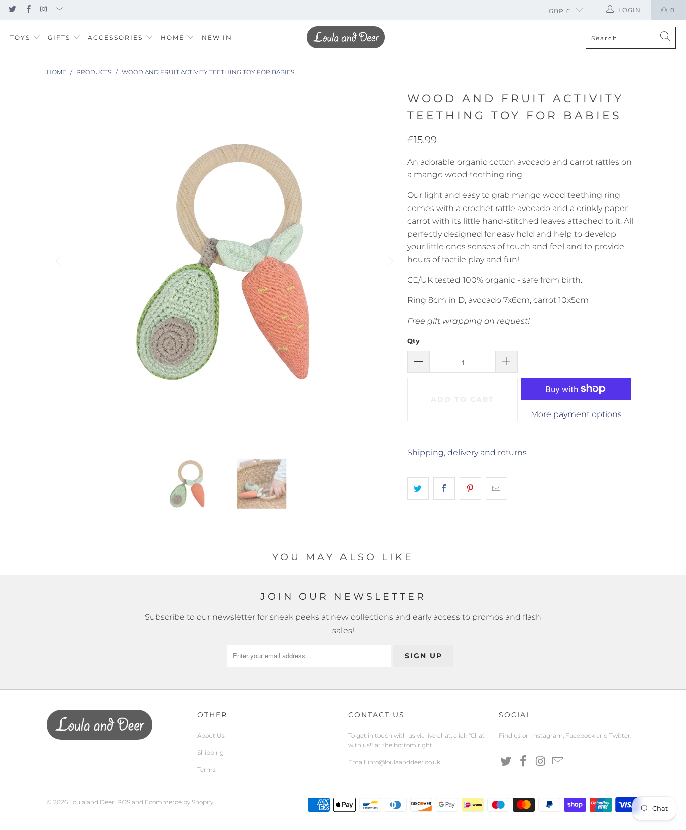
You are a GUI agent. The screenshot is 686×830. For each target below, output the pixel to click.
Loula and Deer (92, 802)
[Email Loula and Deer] (59, 10)
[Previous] (59, 261)
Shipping (210, 752)
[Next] (390, 261)
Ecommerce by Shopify (179, 802)
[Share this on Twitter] (418, 488)
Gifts (60, 37)
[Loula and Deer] (346, 37)
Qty (413, 341)
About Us (211, 735)
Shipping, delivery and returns (467, 452)
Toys (21, 37)
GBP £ (559, 11)
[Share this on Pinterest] (470, 488)
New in (217, 37)
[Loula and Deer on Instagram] (43, 10)
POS (123, 802)
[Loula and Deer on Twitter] (12, 10)
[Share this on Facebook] (444, 488)
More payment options (576, 414)
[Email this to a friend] (496, 488)
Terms (206, 769)
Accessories (116, 37)
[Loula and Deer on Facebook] (27, 10)
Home (174, 37)
